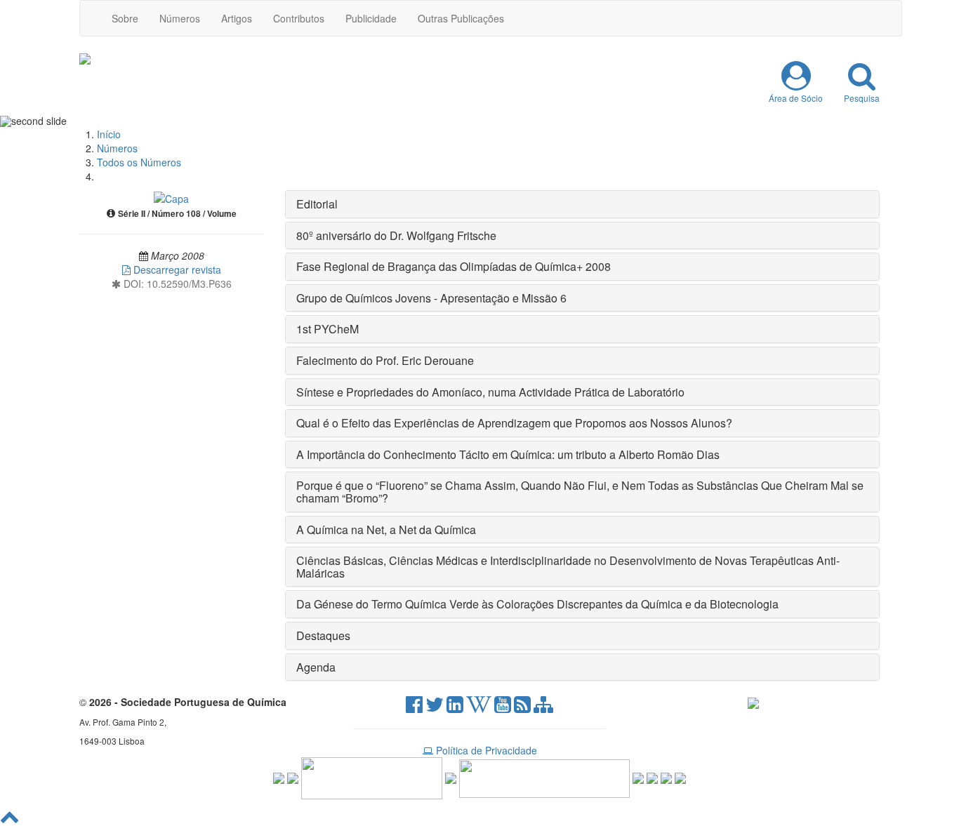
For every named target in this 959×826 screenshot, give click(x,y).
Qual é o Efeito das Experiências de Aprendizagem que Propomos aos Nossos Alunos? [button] (514, 423)
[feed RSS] (522, 707)
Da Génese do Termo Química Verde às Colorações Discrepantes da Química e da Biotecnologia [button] (537, 604)
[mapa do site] (543, 707)
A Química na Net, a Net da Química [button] (386, 529)
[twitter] (434, 707)
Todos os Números (139, 162)
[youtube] (502, 707)
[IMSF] (638, 777)
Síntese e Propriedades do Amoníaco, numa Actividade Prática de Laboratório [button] (490, 392)
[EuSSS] (666, 777)
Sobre (125, 18)
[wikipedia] (478, 707)
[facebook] (414, 707)
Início (109, 134)
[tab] (583, 204)
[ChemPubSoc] (292, 777)
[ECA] (680, 777)
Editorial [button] (317, 204)
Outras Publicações (461, 18)
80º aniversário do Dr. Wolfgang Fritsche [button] (396, 235)
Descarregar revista (176, 269)
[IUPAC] (450, 777)
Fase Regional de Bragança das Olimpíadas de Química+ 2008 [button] (453, 266)
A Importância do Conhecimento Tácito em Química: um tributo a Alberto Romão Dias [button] (508, 454)
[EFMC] (544, 777)
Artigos (236, 18)
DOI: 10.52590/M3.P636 (176, 284)
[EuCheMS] (371, 777)
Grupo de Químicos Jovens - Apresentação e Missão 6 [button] (431, 298)
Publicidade (371, 18)
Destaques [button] (323, 635)
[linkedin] (455, 707)
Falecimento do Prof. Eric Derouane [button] (385, 360)
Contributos (298, 18)
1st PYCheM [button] (327, 329)
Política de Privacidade (485, 750)
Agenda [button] (316, 667)
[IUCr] (652, 777)
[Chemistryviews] (278, 777)
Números (179, 18)
